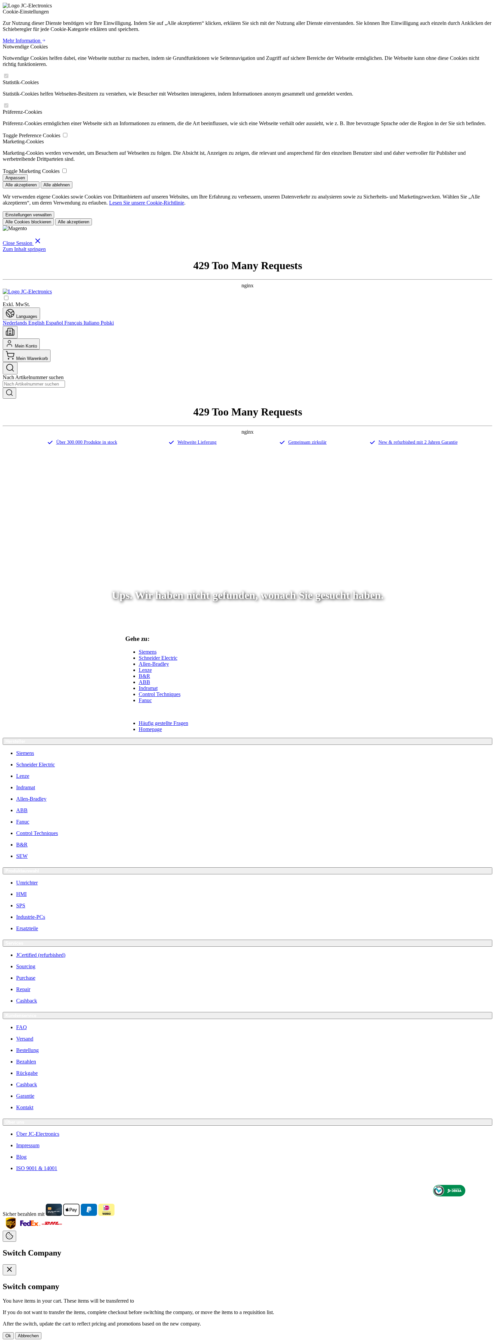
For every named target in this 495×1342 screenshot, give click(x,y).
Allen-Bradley (154, 664)
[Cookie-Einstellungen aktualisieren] (9, 1236)
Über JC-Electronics (37, 1134)
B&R (144, 676)
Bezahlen (26, 1061)
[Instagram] (475, 1191)
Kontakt (24, 1107)
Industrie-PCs (30, 917)
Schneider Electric (158, 658)
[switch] (6, 76)
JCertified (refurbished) (40, 955)
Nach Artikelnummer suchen (33, 377)
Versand (24, 1039)
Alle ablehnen (56, 184)
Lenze (145, 670)
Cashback (26, 1001)
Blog (21, 1157)
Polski (107, 323)
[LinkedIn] (488, 1191)
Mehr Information (22, 40)
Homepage (150, 729)
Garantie (25, 1096)
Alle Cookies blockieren (28, 221)
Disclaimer (42, 1191)
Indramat (148, 688)
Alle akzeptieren (21, 184)
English (37, 323)
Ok (8, 1335)
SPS (20, 905)
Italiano (92, 323)
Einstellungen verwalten (28, 214)
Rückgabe (27, 1073)
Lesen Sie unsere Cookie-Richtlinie (146, 203)
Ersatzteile (27, 928)
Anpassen (15, 177)
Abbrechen (28, 1335)
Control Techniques (159, 694)
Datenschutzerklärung (76, 1191)
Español (55, 323)
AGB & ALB (15, 1191)
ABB (144, 682)
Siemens (148, 652)
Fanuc (145, 700)
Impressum (27, 1145)
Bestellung (27, 1050)
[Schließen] (9, 1269)
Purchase (25, 978)
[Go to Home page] (27, 291)
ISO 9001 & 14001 (36, 1168)
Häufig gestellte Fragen (163, 723)
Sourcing (25, 966)
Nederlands (15, 323)
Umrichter (27, 882)
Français (74, 323)
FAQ (21, 1027)
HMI (21, 894)
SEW (22, 856)
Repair (23, 989)
